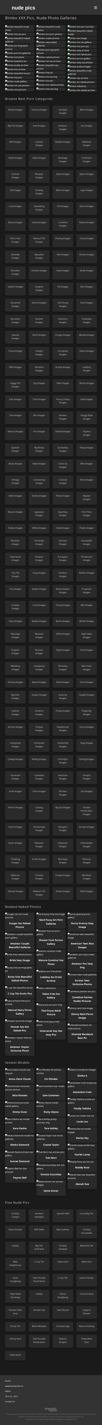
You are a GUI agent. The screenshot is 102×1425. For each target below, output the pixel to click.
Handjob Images (63, 111)
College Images (15, 759)
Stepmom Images (63, 844)
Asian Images (63, 174)
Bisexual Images (39, 635)
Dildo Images (39, 157)
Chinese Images (39, 877)
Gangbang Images (39, 668)
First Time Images (87, 513)
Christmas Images (39, 745)
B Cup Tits (15, 1326)
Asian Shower (15, 1229)
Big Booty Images (39, 449)
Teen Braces (63, 1310)
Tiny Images (15, 588)
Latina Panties (87, 1277)
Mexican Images (86, 861)
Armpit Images (62, 367)
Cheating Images (15, 861)
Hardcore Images (63, 320)
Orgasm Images (15, 652)
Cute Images (15, 206)
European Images (63, 558)
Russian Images (39, 652)
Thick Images (39, 399)
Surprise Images (63, 696)
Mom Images (39, 335)
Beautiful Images (39, 256)
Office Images (63, 633)
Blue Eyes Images (63, 861)
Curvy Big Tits (86, 1213)
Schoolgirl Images (63, 761)
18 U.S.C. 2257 (11, 1396)
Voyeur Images (39, 694)
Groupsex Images (63, 353)
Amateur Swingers (39, 1215)
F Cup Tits (63, 1277)
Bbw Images (86, 463)
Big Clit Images (62, 807)
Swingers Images (62, 828)
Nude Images (86, 270)
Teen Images (62, 383)
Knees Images (63, 891)
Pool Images (86, 650)
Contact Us (10, 1401)
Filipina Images (86, 222)
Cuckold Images (63, 481)
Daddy (15, 1245)
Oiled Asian (15, 1354)
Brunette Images (15, 272)
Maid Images (62, 682)
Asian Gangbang (15, 1279)
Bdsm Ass (87, 1261)
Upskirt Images (15, 286)
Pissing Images (62, 238)
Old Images (63, 206)
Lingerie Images (39, 288)
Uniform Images (39, 712)
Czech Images (15, 826)
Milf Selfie (39, 1229)
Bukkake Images (39, 844)
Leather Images (15, 712)
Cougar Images (63, 335)
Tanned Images (15, 891)
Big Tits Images (15, 125)
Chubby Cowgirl (15, 1215)
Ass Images (86, 125)
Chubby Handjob (63, 1247)
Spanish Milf (63, 1213)
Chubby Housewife (86, 1231)
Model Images (15, 109)
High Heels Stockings (15, 1295)
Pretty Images (63, 710)
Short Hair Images (15, 240)
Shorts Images (39, 302)
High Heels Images (86, 635)
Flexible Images (63, 141)
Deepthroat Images (63, 729)
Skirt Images (86, 286)
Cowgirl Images (39, 353)
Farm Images (86, 682)
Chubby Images (39, 192)
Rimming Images (62, 668)
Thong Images (63, 605)
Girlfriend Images (87, 159)
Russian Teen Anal (15, 1312)
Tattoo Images (86, 351)
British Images (86, 621)
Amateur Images (62, 127)
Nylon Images (87, 174)
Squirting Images (62, 513)
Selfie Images (15, 495)
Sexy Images (63, 270)
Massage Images (15, 635)
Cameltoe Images (39, 777)
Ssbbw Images (39, 588)
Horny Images (87, 727)
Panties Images (39, 270)
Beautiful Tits (86, 1245)
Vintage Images (15, 481)
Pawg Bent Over (86, 1340)
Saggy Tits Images (15, 385)
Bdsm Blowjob (39, 1326)
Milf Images (15, 141)
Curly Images (39, 605)
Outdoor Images (62, 574)
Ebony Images (15, 222)
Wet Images (87, 605)
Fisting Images (86, 759)
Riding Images (39, 759)
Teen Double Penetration (39, 1279)
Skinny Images (86, 383)
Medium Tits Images (39, 893)
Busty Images (15, 463)
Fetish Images (15, 157)
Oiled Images (62, 527)
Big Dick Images (15, 696)
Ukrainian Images (15, 777)
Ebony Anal (15, 1338)
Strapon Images (39, 558)
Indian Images (15, 527)
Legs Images (86, 190)
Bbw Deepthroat (15, 1263)
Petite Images (63, 495)
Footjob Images (86, 777)
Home (7, 1381)
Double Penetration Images (87, 811)
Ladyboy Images (86, 369)
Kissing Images (15, 682)
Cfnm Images (39, 791)
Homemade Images (39, 828)
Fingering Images (86, 712)
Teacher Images (39, 320)
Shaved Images (63, 431)
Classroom (63, 1261)
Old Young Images (63, 304)
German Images (63, 542)
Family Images (39, 495)
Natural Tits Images (39, 240)
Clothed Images (15, 176)
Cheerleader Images (86, 844)
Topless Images (86, 433)
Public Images (87, 527)
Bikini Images (86, 109)
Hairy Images (15, 621)
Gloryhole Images (15, 304)
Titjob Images (63, 650)
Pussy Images (15, 351)
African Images (15, 727)
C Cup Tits (39, 1261)
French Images (15, 807)
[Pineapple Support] (51, 1411)
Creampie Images (87, 320)
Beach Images (39, 682)
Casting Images (39, 809)
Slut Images (87, 791)
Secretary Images (15, 320)
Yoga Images (86, 743)
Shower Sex (39, 1310)
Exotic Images (15, 842)
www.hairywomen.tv (14, 1386)
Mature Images (15, 431)
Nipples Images (86, 497)
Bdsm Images (63, 190)
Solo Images (15, 399)
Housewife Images (86, 542)
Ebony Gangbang (63, 1295)
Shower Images (63, 417)
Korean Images (86, 826)
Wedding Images (15, 668)
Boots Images (63, 621)
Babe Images (39, 463)
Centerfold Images (63, 745)
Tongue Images (39, 729)
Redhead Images (86, 143)
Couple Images (62, 875)
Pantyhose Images (15, 745)
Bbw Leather (63, 1229)
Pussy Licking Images (63, 401)
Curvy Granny (87, 1293)
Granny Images (39, 109)
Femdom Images (39, 369)
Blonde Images (86, 335)
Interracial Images (15, 558)
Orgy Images (39, 572)
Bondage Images (62, 159)
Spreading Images (63, 449)
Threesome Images (86, 558)
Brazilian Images (15, 542)
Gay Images (39, 383)
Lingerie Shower (87, 1312)
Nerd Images (86, 479)
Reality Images (39, 621)
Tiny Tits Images (15, 574)
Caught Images (86, 694)
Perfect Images (86, 572)
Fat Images (62, 286)
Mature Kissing (86, 1326)
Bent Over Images (87, 668)
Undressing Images (39, 481)
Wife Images (15, 367)
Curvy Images (87, 238)
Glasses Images (15, 337)
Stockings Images (39, 542)
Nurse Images (87, 206)
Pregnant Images (86, 590)
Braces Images (15, 511)
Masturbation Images (63, 590)
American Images (63, 777)
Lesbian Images (39, 143)
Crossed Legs (63, 1326)
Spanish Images (15, 449)
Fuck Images (86, 302)
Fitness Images (86, 254)
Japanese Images (39, 513)
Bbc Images (39, 415)
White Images (39, 527)
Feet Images (63, 254)
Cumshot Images (62, 224)
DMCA (8, 1391)
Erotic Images (39, 859)
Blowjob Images (39, 176)
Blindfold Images (86, 877)
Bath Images (86, 891)
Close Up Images (62, 465)
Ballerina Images (15, 877)
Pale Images (86, 399)
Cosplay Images (15, 607)
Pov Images (39, 431)
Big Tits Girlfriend (39, 1247)
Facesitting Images (39, 208)
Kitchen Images (63, 793)
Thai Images (15, 415)
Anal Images (39, 125)
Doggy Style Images (87, 417)
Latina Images (39, 222)
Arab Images (15, 791)
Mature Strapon (63, 1340)
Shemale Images (15, 256)
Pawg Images (86, 447)
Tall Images (15, 190)
